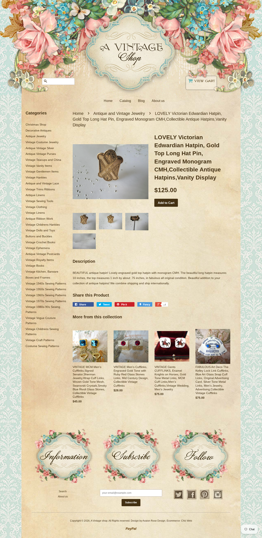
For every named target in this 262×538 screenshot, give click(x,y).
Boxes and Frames (38, 277)
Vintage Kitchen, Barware (42, 271)
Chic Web (186, 520)
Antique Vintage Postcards (43, 254)
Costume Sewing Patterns (42, 346)
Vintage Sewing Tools (39, 201)
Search (63, 491)
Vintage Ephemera (38, 248)
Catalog (125, 101)
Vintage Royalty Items (40, 260)
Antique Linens (35, 195)
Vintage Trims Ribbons (40, 189)
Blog (141, 101)
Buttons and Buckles (39, 236)
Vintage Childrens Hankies (43, 224)
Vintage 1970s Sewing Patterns (46, 301)
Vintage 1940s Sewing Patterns (46, 283)
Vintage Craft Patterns (40, 340)
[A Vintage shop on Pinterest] (205, 498)
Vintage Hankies (36, 177)
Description (84, 261)
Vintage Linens (35, 212)
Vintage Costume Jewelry (42, 142)
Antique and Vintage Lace (42, 183)
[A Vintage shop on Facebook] (191, 498)
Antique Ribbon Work (39, 218)
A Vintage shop (99, 520)
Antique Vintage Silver (40, 148)
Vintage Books (35, 265)
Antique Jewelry (36, 136)
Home (108, 101)
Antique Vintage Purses (41, 153)
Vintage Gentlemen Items (42, 171)
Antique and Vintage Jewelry (119, 113)
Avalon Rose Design (153, 520)
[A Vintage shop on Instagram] (218, 498)
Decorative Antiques (38, 130)
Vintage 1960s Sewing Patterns (46, 295)
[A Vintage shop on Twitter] (178, 498)
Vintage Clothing (36, 207)
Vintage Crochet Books (40, 242)
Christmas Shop (36, 124)
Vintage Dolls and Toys (40, 230)
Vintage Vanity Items (39, 165)
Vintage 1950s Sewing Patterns (46, 289)
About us (158, 101)
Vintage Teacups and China (43, 159)
